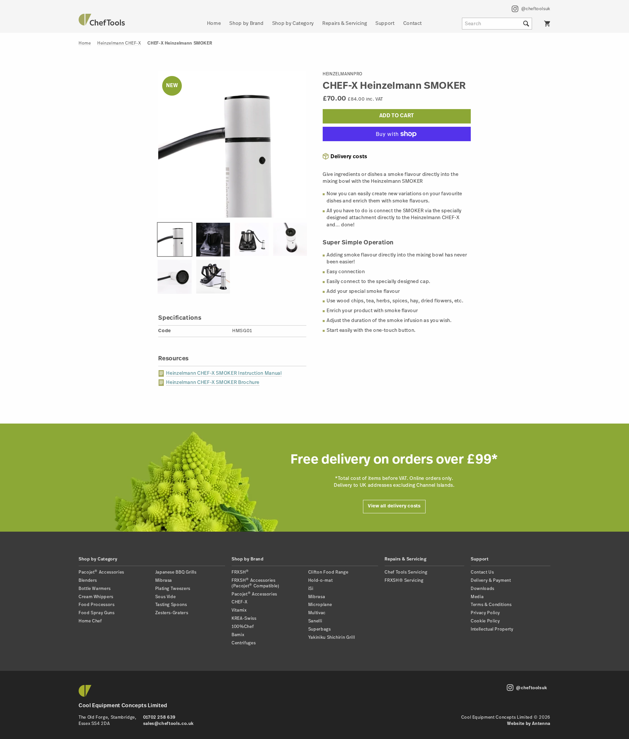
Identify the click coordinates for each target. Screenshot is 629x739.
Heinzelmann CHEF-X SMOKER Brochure (212, 382)
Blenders (88, 580)
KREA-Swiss (244, 618)
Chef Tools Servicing (406, 572)
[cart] (547, 23)
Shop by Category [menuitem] (293, 23)
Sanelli (315, 621)
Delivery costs (349, 157)
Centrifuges (244, 643)
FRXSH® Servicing (404, 580)
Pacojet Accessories (101, 572)
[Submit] (526, 23)
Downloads (482, 589)
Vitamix (239, 610)
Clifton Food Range (328, 572)
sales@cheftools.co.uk (168, 724)
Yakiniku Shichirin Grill (331, 637)
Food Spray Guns (97, 613)
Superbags (319, 629)
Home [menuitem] (214, 23)
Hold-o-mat (320, 580)
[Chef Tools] (102, 24)
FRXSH (240, 572)
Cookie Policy (485, 621)
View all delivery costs (394, 506)
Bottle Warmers (95, 589)
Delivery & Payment (491, 580)
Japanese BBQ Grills (176, 572)
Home (85, 43)
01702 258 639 (159, 717)
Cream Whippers (96, 597)
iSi (311, 589)
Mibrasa (163, 580)
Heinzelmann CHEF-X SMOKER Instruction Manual (223, 373)
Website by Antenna (528, 724)
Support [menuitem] (384, 23)
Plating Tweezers (172, 589)
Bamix (238, 635)
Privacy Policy (485, 613)
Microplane (320, 605)
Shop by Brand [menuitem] (246, 23)
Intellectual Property (492, 629)
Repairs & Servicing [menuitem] (344, 23)
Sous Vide (165, 597)
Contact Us (482, 572)
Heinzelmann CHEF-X (119, 43)
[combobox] (497, 23)
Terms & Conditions (491, 605)
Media (477, 597)
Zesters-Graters (171, 613)
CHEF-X (240, 602)
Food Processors (97, 605)
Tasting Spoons (171, 605)
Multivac (317, 613)
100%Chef (243, 627)
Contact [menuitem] (412, 23)
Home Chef (90, 621)
